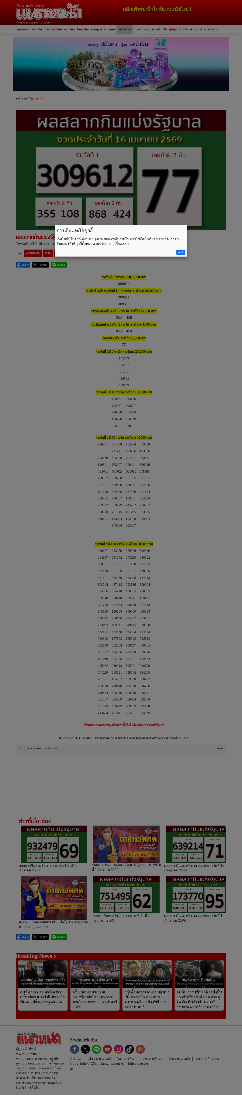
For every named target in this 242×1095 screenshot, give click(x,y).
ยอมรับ (181, 252)
